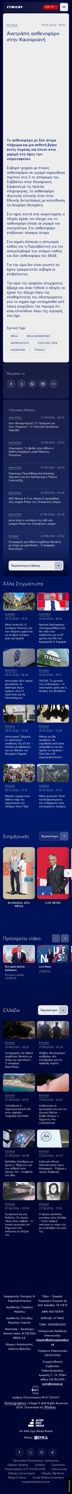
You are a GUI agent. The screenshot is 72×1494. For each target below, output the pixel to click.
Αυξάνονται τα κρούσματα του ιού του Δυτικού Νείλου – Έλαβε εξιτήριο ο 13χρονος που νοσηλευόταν (53, 1114)
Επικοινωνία (59, 1469)
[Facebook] (11, 383)
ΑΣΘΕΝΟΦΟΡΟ (20, 342)
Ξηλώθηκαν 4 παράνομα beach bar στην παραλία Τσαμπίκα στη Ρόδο (18, 1110)
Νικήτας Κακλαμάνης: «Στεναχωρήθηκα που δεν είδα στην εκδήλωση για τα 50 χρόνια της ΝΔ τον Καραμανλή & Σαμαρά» (52, 633)
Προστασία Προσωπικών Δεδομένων (36, 1460)
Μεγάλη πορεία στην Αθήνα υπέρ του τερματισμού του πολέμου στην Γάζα (17, 801)
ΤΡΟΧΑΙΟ (39, 349)
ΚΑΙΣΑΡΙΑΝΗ (18, 349)
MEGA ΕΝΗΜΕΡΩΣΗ (38, 336)
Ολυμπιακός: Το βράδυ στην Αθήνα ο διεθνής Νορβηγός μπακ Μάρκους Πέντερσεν (31, 452)
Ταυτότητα (58, 1464)
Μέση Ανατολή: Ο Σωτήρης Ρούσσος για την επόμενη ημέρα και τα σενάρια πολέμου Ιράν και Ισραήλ (19, 631)
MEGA (14, 336)
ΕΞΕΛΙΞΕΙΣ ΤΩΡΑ (47, 342)
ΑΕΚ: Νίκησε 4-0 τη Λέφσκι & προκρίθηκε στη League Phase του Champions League (35, 500)
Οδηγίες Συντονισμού (21, 1473)
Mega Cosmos (17, 1477)
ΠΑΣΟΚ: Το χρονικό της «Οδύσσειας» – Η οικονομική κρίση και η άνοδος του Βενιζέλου (53, 686)
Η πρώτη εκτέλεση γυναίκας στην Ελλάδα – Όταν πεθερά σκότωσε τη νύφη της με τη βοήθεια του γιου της (52, 1223)
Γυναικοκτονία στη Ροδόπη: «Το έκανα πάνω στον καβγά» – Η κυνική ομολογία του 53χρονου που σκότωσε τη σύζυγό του (19, 1224)
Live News (53, 902)
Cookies (40, 1464)
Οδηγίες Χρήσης (17, 1464)
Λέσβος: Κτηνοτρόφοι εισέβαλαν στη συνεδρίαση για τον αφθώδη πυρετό (52, 1058)
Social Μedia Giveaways (48, 1477)
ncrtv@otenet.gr (52, 1383)
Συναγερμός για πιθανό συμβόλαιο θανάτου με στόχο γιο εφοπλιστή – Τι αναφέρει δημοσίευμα (35, 545)
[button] (64, 7)
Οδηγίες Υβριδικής (52, 1473)
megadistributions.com (36, 1481)
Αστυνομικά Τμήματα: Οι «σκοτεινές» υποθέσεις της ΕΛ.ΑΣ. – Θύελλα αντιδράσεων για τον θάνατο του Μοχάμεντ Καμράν (19, 745)
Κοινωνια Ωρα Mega (19, 904)
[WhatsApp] (32, 383)
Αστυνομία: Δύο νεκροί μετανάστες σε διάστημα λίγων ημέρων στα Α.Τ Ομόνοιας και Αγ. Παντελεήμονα (19, 689)
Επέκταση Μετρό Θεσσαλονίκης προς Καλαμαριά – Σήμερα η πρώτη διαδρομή (52, 1166)
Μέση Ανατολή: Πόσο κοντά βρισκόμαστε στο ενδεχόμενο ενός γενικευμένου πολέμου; (52, 801)
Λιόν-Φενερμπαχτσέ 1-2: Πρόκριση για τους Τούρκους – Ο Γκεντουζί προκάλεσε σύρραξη (33, 427)
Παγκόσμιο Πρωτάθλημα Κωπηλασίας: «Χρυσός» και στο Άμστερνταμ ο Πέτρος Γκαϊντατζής (33, 477)
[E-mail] (42, 383)
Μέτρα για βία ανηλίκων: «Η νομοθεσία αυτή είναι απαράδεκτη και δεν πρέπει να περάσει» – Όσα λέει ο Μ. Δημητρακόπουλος (51, 747)
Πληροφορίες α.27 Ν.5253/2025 (25, 1469)
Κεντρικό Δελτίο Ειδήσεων (15, 968)
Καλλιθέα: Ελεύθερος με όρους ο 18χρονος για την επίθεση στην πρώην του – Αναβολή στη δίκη (19, 1168)
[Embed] (53, 383)
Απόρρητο (69, 1486)
